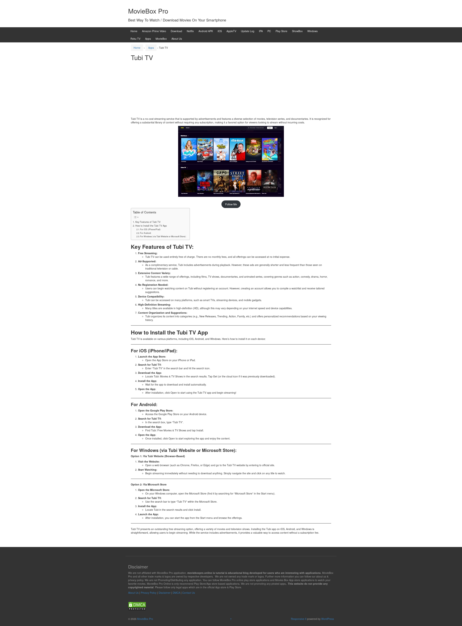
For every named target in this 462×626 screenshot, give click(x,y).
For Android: (145, 232)
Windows (312, 31)
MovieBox (161, 38)
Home (133, 31)
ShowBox (297, 31)
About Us (176, 38)
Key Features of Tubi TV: (148, 222)
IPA (261, 31)
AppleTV (231, 31)
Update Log (247, 31)
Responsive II (298, 619)
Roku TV (135, 38)
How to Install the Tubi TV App (151, 225)
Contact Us (188, 592)
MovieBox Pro (148, 10)
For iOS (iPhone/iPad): (150, 229)
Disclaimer (165, 592)
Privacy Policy (148, 592)
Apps (148, 38)
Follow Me (231, 204)
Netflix (190, 31)
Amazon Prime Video (154, 31)
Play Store (281, 31)
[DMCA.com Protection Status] (137, 605)
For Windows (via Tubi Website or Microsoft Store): (163, 236)
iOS (220, 31)
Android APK (206, 31)
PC (269, 31)
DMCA (176, 592)
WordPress (327, 619)
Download (176, 31)
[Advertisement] (231, 90)
